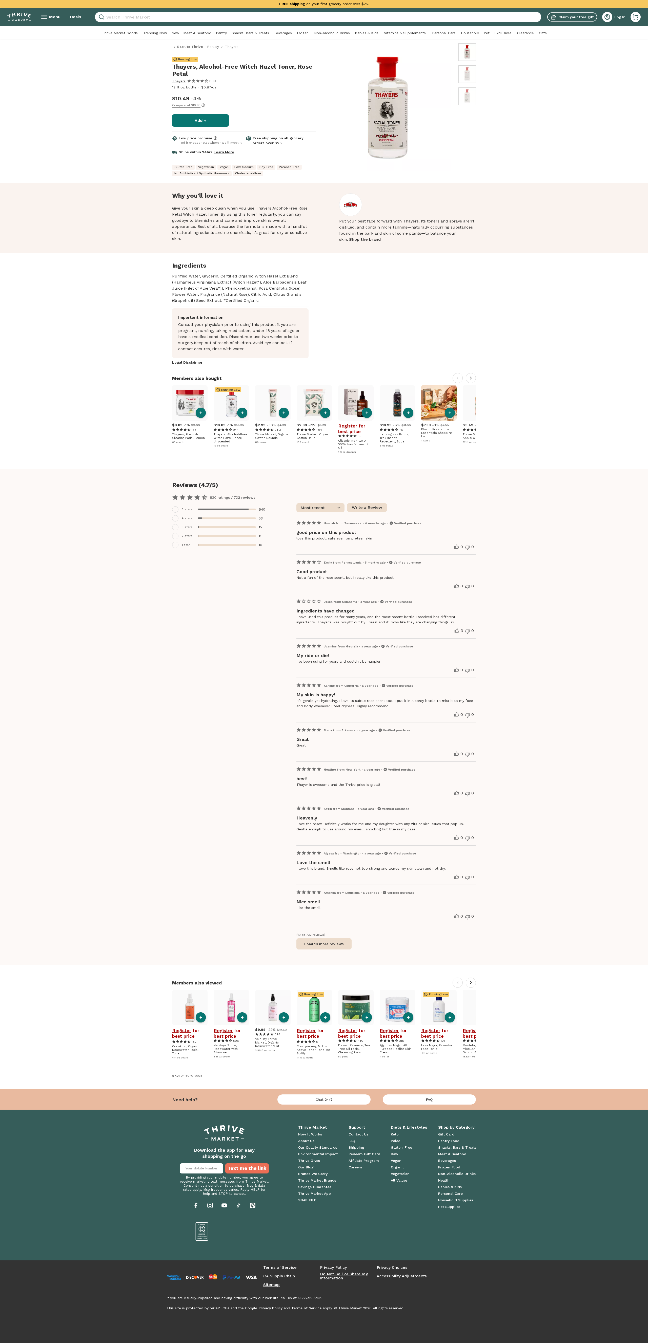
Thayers (179, 81)
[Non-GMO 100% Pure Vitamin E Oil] (356, 403)
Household (470, 33)
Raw (394, 1154)
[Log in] (607, 17)
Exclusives (503, 33)
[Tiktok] (238, 1205)
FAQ (429, 1099)
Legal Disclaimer (187, 362)
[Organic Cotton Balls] (314, 403)
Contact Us (358, 1134)
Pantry (221, 33)
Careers (355, 1167)
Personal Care (444, 33)
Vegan (396, 1161)
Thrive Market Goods (120, 33)
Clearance (525, 33)
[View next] (471, 378)
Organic (397, 1167)
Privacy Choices (392, 1267)
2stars (187, 536)
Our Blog (306, 1167)
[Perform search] (100, 17)
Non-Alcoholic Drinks (332, 33)
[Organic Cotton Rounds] (273, 403)
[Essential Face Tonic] (439, 1007)
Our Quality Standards (317, 1147)
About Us (306, 1141)
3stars (187, 527)
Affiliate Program (364, 1161)
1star (186, 545)
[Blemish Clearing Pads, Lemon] (190, 403)
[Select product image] (467, 52)
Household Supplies (455, 1200)
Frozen (303, 33)
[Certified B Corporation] (202, 1231)
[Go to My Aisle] (19, 17)
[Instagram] (210, 1205)
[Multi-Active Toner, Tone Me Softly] (314, 1007)
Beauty (213, 47)
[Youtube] (224, 1205)
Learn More (224, 152)
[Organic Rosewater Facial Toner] (190, 1007)
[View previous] (458, 378)
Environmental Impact (318, 1154)
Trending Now (155, 33)
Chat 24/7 (324, 1099)
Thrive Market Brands (317, 1180)
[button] (636, 17)
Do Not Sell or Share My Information (344, 1276)
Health (444, 1180)
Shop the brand (365, 239)
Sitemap (271, 1285)
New (175, 33)
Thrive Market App (314, 1193)
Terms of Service (280, 1267)
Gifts (543, 33)
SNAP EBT (307, 1200)
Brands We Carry (313, 1174)
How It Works (310, 1134)
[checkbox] (220, 509)
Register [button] (347, 426)
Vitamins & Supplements (405, 33)
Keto (395, 1134)
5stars (187, 509)
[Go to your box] (636, 17)
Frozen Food (449, 1167)
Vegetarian (400, 1174)
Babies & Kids (366, 33)
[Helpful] (456, 546)
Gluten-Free (401, 1147)
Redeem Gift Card (364, 1154)
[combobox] (318, 17)
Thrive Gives (309, 1161)
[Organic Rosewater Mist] (273, 1007)
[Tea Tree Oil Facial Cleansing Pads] (356, 1007)
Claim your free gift (576, 17)
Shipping (356, 1147)
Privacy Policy (333, 1267)
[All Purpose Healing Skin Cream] (397, 1007)
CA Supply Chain (279, 1276)
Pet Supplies (449, 1207)
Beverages (283, 33)
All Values (399, 1180)
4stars (187, 518)
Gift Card (446, 1134)
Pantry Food (448, 1141)
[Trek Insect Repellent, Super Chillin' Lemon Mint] (397, 403)
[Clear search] (539, 17)
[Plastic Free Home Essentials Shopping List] (439, 403)
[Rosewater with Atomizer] (231, 1007)
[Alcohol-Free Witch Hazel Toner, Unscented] (231, 403)
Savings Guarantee (314, 1187)
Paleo (395, 1141)
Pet (487, 33)
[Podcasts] (253, 1205)
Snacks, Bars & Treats (250, 33)
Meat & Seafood (197, 33)
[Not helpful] (467, 547)
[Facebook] (196, 1205)
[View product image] (388, 108)
